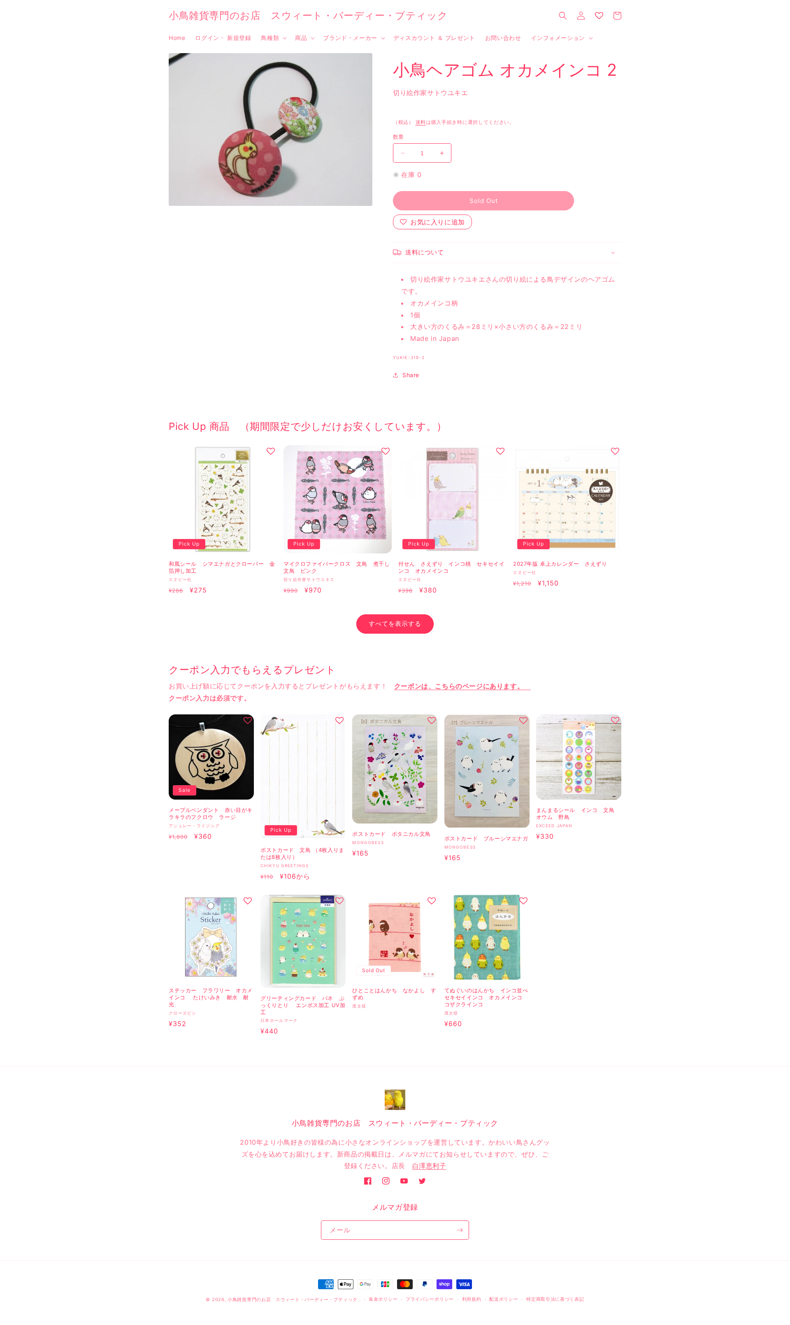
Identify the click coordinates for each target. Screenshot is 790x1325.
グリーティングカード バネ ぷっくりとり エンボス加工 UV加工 (302, 1005)
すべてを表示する (395, 624)
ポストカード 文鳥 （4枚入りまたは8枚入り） (302, 853)
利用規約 (471, 1299)
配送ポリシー (503, 1299)
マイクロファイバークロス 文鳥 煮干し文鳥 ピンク (336, 567)
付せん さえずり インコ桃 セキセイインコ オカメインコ (451, 567)
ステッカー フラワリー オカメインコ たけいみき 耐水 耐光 (211, 997)
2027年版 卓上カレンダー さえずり (563, 563)
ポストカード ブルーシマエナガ (486, 838)
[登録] (460, 1230)
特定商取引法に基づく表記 (555, 1299)
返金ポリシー (383, 1299)
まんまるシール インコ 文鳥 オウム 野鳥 (578, 813)
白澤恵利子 (429, 1166)
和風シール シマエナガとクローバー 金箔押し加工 (222, 567)
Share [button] (410, 374)
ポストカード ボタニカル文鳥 (391, 833)
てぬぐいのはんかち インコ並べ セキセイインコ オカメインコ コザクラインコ (486, 997)
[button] (273, 38)
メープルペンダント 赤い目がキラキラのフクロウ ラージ (211, 813)
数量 (398, 136)
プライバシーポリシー (430, 1299)
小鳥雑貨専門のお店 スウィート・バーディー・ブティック (293, 1299)
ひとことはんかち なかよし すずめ (394, 994)
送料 (421, 122)
